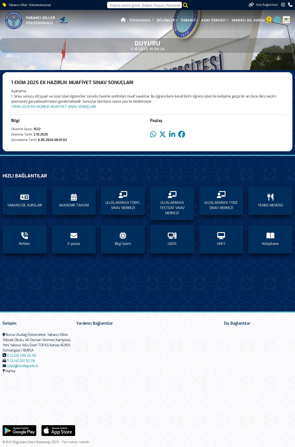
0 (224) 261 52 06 (21, 360)
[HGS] (286, 19)
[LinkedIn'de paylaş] (172, 134)
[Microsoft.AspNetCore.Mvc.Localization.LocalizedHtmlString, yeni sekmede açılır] (19, 430)
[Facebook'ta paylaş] (181, 134)
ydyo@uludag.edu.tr (22, 366)
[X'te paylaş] (162, 134)
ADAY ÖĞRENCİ (213, 20)
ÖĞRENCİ (188, 20)
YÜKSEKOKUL (140, 20)
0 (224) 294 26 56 (21, 355)
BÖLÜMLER (166, 20)
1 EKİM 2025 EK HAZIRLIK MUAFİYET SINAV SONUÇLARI (53, 106)
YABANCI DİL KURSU (248, 20)
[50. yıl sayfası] (64, 21)
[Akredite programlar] (269, 21)
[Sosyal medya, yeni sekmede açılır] (283, 5)
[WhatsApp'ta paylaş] (153, 134)
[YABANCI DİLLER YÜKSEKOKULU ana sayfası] (13, 20)
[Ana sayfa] (123, 20)
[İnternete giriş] (277, 21)
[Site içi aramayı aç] (185, 5)
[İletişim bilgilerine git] (290, 5)
